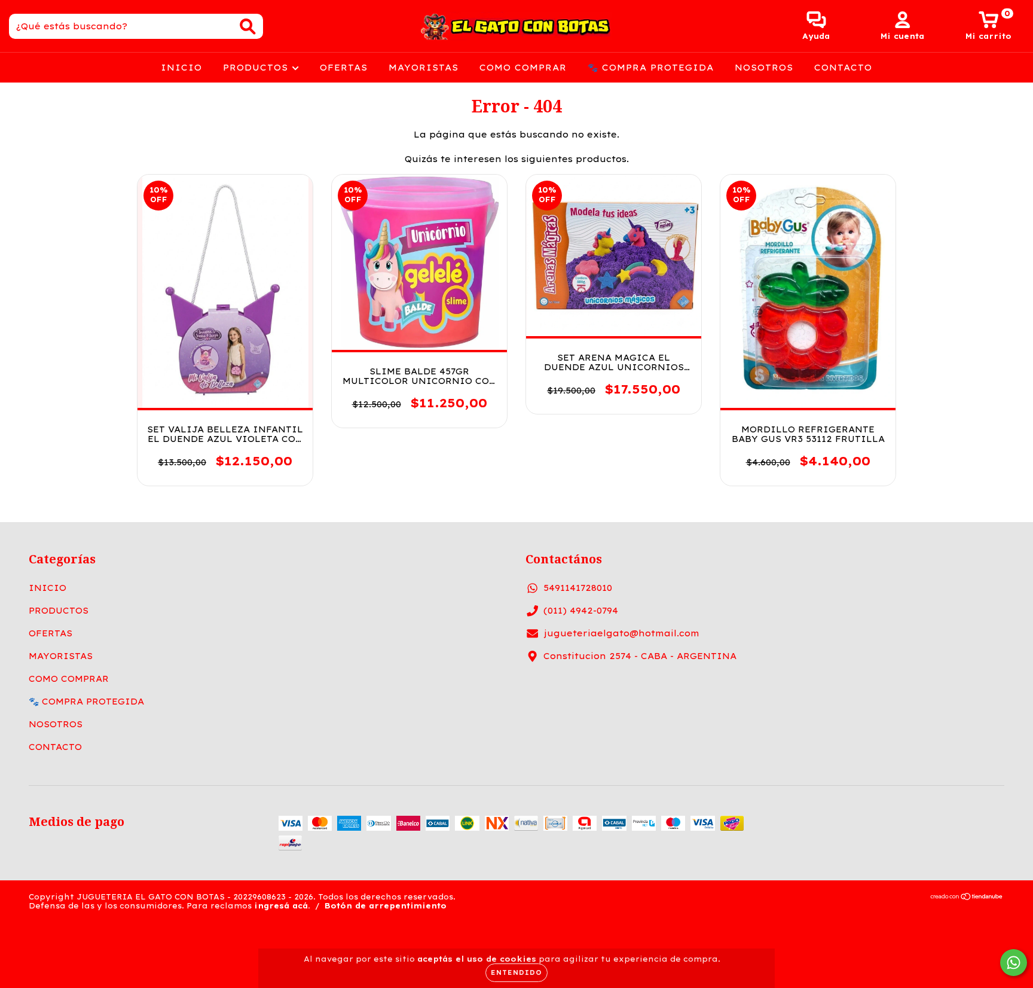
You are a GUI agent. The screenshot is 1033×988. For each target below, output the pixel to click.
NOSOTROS (764, 67)
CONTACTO (843, 67)
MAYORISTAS (424, 67)
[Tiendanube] (967, 898)
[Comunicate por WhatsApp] (1013, 962)
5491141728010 (577, 588)
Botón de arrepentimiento (386, 905)
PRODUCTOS (257, 67)
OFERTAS (344, 67)
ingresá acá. (282, 905)
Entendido (516, 973)
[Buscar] (248, 27)
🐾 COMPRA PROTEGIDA (651, 67)
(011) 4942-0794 (580, 610)
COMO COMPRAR (523, 67)
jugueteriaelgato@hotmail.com (621, 633)
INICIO (181, 67)
